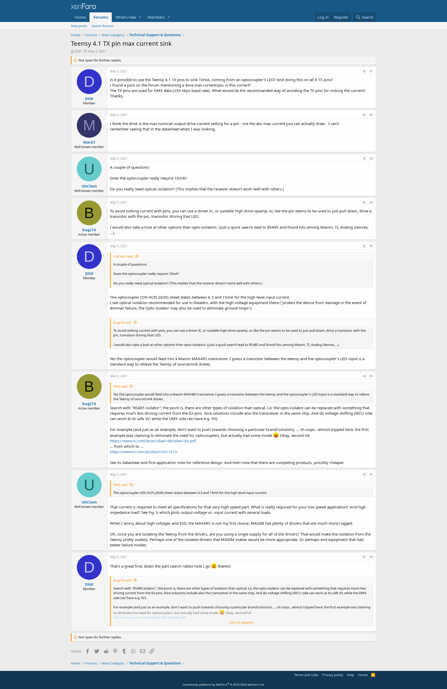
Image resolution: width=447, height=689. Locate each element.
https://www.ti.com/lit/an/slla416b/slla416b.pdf (153, 440)
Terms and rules (306, 674)
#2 (371, 115)
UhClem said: (123, 256)
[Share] (364, 71)
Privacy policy (332, 674)
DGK (77, 51)
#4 (371, 202)
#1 (371, 71)
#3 (371, 158)
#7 (371, 474)
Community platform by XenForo (224, 684)
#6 (371, 376)
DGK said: (120, 386)
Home (80, 17)
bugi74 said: (122, 322)
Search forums (102, 26)
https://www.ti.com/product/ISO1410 (143, 451)
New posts (79, 26)
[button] (140, 17)
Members (156, 17)
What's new (126, 17)
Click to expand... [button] (242, 622)
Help (350, 674)
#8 (371, 557)
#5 (371, 246)
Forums (100, 17)
